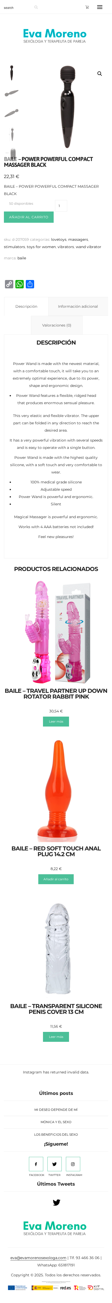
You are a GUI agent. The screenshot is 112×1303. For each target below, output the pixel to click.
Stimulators (14, 246)
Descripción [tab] (26, 306)
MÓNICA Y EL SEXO (56, 1122)
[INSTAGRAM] (73, 1164)
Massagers (78, 239)
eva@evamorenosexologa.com (38, 1257)
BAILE (21, 258)
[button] (99, 73)
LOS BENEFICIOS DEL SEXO (56, 1134)
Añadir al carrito (28, 217)
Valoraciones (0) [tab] (56, 325)
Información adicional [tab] (78, 306)
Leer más (56, 721)
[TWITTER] (54, 1164)
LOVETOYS (58, 239)
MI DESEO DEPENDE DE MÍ (56, 1110)
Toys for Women (41, 246)
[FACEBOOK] (36, 1164)
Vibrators (66, 246)
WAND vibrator (88, 246)
